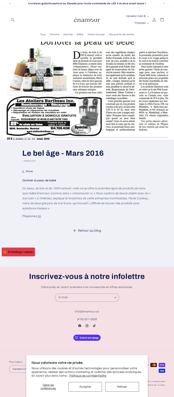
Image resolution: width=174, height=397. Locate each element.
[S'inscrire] (115, 297)
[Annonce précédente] (10, 3)
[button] (13, 20)
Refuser (122, 386)
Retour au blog (89, 230)
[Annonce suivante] (164, 3)
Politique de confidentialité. (88, 375)
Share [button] (29, 171)
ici (39, 216)
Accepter (85, 386)
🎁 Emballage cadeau (18, 252)
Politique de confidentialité (151, 381)
